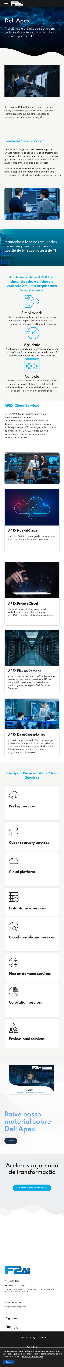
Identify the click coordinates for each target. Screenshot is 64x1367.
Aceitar (9, 1362)
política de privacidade (32, 1356)
